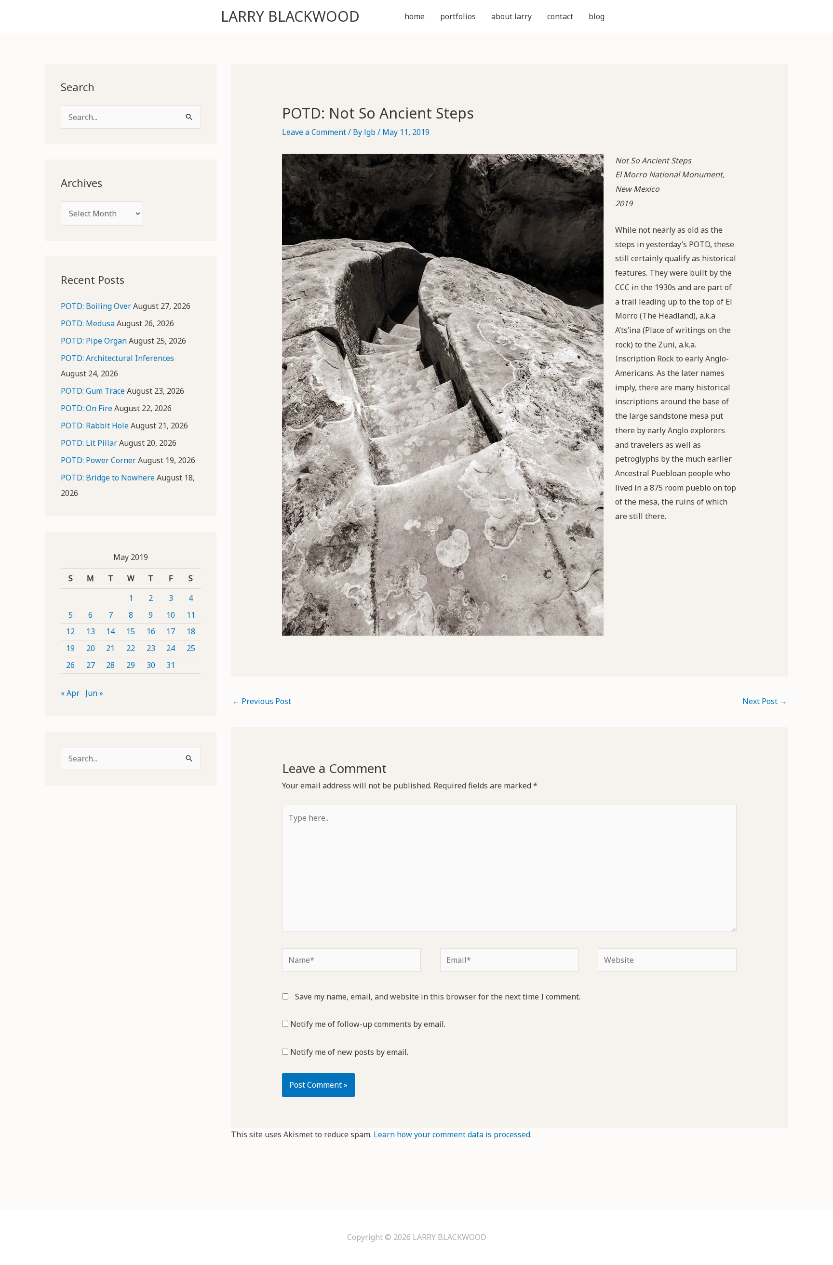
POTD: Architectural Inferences (117, 358)
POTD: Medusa (88, 323)
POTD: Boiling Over (96, 306)
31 (170, 665)
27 (90, 665)
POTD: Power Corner (98, 460)
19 (70, 648)
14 (110, 631)
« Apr (70, 693)
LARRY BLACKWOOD (290, 16)
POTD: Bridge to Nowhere (108, 477)
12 (70, 631)
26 (70, 665)
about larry (511, 16)
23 (151, 648)
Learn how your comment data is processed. (453, 1134)
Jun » (94, 693)
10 (170, 615)
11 (191, 615)
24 (170, 648)
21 (110, 648)
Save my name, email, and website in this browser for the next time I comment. (437, 996)
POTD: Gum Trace (93, 391)
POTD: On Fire (86, 408)
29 (130, 665)
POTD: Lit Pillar (89, 443)
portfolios (458, 16)
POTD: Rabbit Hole (95, 425)
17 (170, 631)
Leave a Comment (314, 132)
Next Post (764, 701)
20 (90, 648)
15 (130, 631)
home (414, 16)
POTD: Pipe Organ (94, 340)
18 (191, 631)
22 (130, 648)
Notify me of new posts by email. (349, 1052)
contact (560, 16)
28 (110, 665)
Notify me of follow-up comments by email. (367, 1024)
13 (90, 631)
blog (597, 16)
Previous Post (261, 701)
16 (151, 631)
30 (151, 665)
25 (191, 648)
